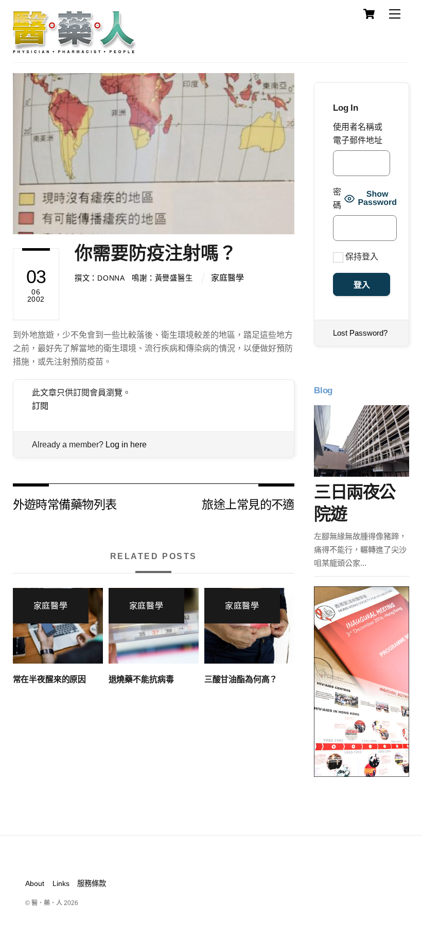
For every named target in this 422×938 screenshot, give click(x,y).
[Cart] (369, 14)
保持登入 (360, 256)
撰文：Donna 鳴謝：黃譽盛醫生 (133, 278)
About (34, 883)
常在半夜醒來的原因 (49, 679)
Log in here (126, 444)
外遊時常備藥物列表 (65, 504)
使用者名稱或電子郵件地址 (357, 134)
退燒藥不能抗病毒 (141, 679)
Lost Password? (360, 332)
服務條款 (91, 883)
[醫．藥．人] (74, 49)
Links (60, 883)
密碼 (337, 198)
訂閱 (40, 406)
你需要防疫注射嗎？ (156, 253)
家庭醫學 (227, 277)
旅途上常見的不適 (248, 504)
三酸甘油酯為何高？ (241, 679)
